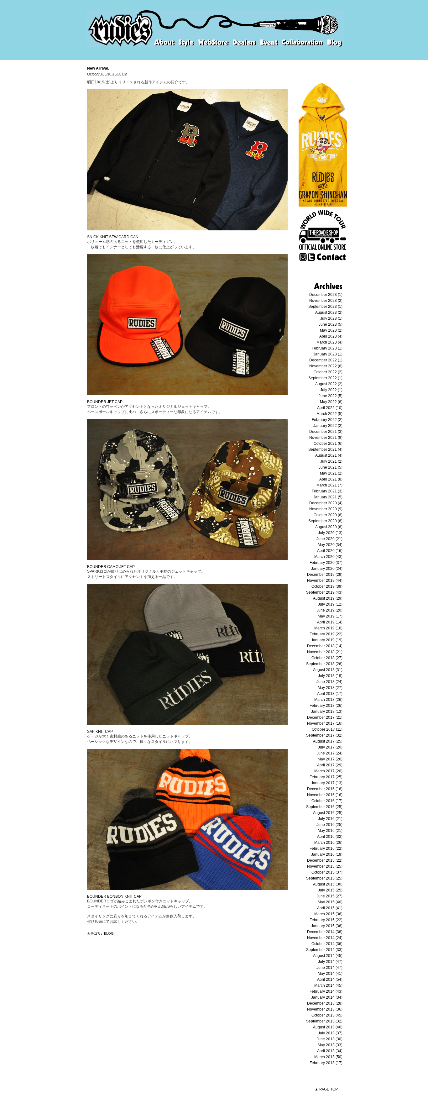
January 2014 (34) (326, 997)
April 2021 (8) (330, 479)
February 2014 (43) (326, 991)
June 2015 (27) (329, 896)
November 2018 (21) (324, 652)
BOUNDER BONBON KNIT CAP (114, 896)
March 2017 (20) (328, 771)
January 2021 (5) (327, 497)
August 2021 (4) (328, 455)
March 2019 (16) (328, 628)
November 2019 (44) (324, 580)
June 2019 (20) (329, 610)
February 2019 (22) (326, 634)
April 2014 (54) (329, 979)
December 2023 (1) (325, 294)
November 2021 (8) (325, 437)
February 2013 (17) (326, 1063)
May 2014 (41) (330, 973)
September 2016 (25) (324, 807)
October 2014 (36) (326, 944)
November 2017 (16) (324, 723)
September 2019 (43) (324, 592)
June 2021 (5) (330, 467)
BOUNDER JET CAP (105, 402)
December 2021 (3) (325, 431)
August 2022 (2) (328, 384)
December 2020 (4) (325, 503)
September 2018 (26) (324, 664)
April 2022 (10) (329, 408)
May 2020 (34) (330, 545)
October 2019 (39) (326, 586)
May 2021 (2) (331, 473)
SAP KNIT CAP (100, 731)
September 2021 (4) (325, 449)
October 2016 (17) (326, 801)
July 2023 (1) (331, 318)
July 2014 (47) (330, 961)
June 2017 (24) (329, 753)
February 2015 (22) (326, 920)
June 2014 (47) (329, 967)
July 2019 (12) (330, 604)
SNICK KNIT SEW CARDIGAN (112, 237)
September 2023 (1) (325, 306)
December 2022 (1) (325, 360)
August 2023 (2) (328, 312)
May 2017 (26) (330, 759)
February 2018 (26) (326, 705)
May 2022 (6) (331, 402)
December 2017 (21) (324, 717)
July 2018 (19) (330, 676)
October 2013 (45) (326, 1015)
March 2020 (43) (328, 556)
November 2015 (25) (324, 866)
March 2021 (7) (329, 485)
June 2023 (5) (330, 324)
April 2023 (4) (330, 336)
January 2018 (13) (326, 711)
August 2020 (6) (328, 527)
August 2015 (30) (327, 884)
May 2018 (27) (330, 688)
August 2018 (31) (327, 670)
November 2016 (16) (324, 795)
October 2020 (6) (328, 515)
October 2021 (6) (328, 443)
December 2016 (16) (324, 789)
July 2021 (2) (331, 461)
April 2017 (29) (329, 765)
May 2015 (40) (330, 902)
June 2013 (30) (329, 1039)
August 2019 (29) (327, 598)
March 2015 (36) (328, 914)
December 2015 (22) (324, 860)
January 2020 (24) (326, 568)
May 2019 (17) (330, 616)
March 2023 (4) (329, 342)
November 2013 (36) (324, 1009)
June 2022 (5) (330, 396)
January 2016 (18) (326, 854)
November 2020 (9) (325, 509)
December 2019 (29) (324, 574)
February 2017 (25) (326, 777)
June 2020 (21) (329, 539)
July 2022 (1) (331, 390)
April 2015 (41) (329, 908)
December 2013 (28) (324, 1003)
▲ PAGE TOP (326, 1089)
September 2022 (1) (325, 378)
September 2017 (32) (324, 735)
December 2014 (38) (324, 932)
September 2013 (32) (324, 1021)
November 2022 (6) (325, 366)
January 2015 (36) (326, 926)
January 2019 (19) (326, 640)
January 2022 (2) (327, 425)
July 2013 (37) (330, 1033)
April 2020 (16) (329, 551)
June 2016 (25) (329, 824)
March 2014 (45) (328, 985)
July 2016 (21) (330, 819)
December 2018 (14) (324, 646)
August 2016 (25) (327, 813)
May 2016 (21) (330, 830)
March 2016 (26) (328, 842)
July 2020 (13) (330, 533)
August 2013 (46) (327, 1027)
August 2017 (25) (327, 741)
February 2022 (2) (327, 420)
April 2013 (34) (329, 1051)
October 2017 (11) (327, 729)
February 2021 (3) (327, 491)
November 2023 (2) (325, 300)
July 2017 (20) (330, 747)
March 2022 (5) (329, 414)
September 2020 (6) (325, 521)
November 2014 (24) (324, 938)
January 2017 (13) (326, 783)
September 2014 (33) (324, 950)
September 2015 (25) (324, 878)
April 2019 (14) (329, 622)
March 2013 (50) (328, 1057)
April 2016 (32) (329, 836)
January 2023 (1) (327, 354)
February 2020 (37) (326, 562)
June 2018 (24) (329, 682)
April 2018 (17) (329, 693)
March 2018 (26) (328, 699)
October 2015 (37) (326, 872)
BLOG (109, 933)
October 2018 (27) (326, 658)
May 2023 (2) (331, 330)
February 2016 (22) (326, 848)
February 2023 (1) (327, 348)
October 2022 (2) (328, 372)
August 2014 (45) (327, 956)
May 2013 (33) (330, 1045)
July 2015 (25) (330, 890)
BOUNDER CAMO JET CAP (111, 567)
